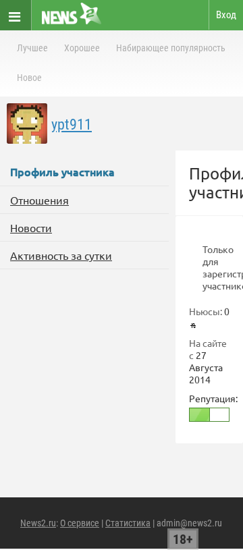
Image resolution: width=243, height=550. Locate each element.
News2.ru (38, 523)
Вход (226, 15)
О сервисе (79, 523)
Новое (29, 77)
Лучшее (32, 48)
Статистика (128, 523)
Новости (31, 227)
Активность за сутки (61, 255)
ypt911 (71, 124)
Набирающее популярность (170, 48)
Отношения (39, 200)
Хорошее (82, 48)
